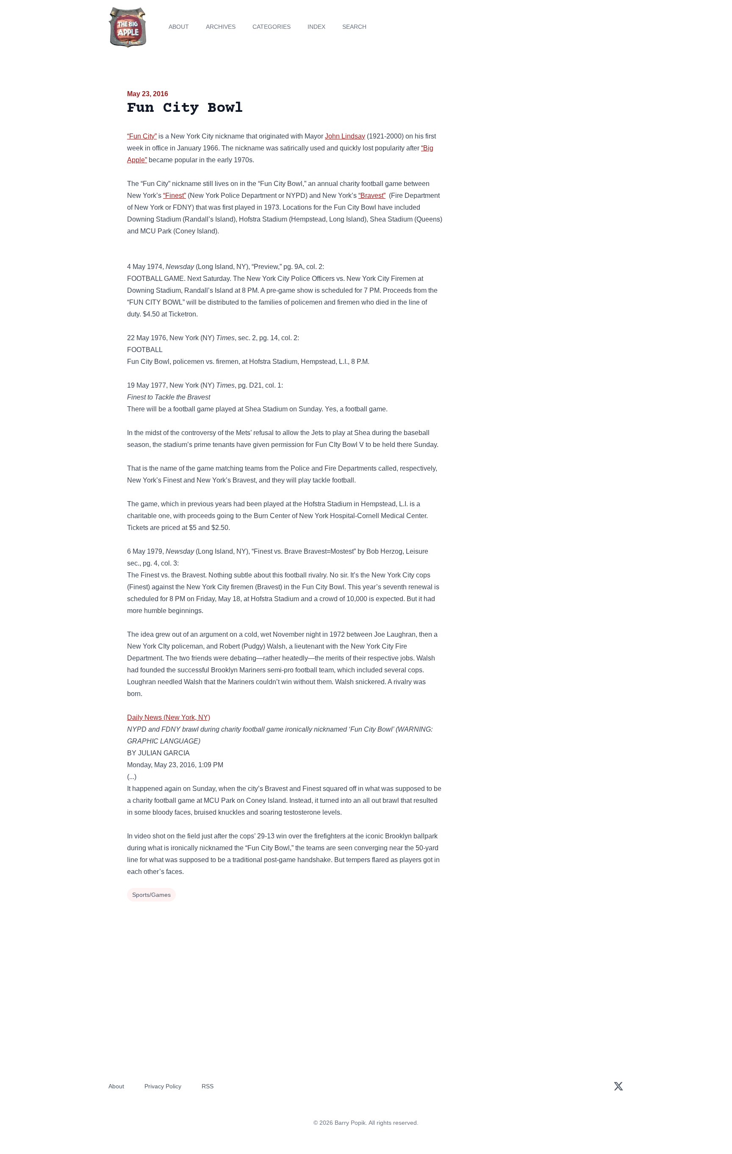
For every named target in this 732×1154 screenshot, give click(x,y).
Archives (221, 26)
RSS (208, 1086)
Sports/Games (151, 894)
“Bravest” (371, 195)
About (179, 26)
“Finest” (174, 195)
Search (354, 26)
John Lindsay (345, 136)
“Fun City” (142, 136)
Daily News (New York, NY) (168, 717)
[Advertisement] (528, 154)
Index (316, 26)
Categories (271, 26)
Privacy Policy (162, 1086)
